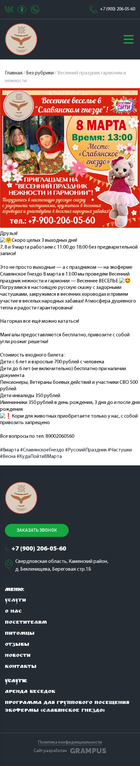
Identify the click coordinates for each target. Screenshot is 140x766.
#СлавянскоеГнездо (42, 450)
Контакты (20, 667)
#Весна (8, 456)
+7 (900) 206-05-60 (117, 9)
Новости (18, 656)
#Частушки (120, 450)
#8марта (9, 450)
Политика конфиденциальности (70, 742)
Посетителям (26, 623)
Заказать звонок (37, 530)
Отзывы (17, 645)
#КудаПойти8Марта (39, 456)
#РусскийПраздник (86, 450)
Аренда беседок (30, 692)
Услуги (15, 601)
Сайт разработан (70, 751)
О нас (13, 612)
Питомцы (20, 634)
